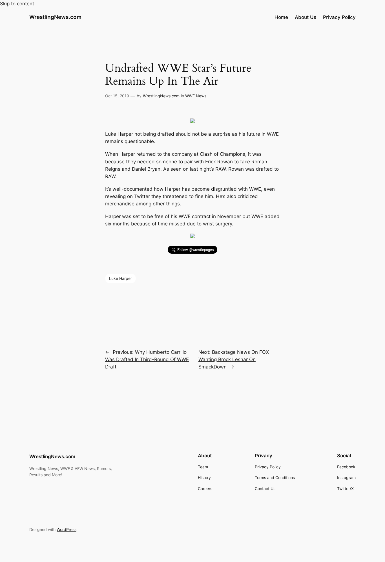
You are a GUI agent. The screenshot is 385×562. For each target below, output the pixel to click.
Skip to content (17, 3)
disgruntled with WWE (236, 189)
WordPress (66, 529)
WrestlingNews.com (55, 17)
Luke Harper (120, 278)
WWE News (195, 95)
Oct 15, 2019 (117, 95)
